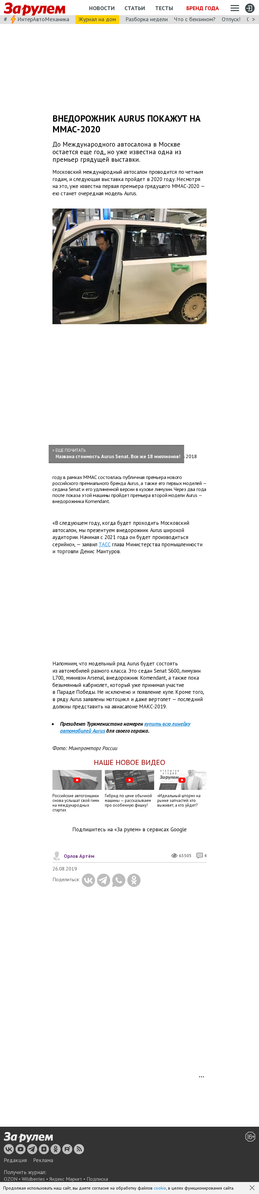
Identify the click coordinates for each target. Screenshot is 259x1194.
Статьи (134, 8)
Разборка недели (146, 19)
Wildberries (33, 1179)
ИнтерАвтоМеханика (43, 19)
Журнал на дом (97, 19)
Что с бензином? (194, 19)
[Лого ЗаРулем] (34, 8)
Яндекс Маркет (65, 1179)
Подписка (97, 1179)
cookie (160, 1188)
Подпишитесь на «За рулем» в (129, 830)
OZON (10, 1179)
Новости (102, 8)
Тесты (164, 8)
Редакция (15, 1160)
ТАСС (104, 544)
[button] (253, 1188)
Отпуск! (231, 19)
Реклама (43, 1160)
